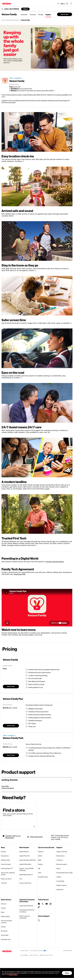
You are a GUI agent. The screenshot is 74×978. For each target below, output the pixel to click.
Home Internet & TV (7, 868)
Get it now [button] (64, 14)
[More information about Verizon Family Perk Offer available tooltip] (15, 735)
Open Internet (33, 955)
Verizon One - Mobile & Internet (8, 873)
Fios (20, 879)
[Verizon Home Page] (6, 3)
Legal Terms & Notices (26, 906)
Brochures (4, 931)
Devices (3, 851)
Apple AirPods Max (25, 864)
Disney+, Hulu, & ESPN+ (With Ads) (26, 869)
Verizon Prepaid (6, 864)
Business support (61, 864)
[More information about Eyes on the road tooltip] (21, 377)
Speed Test (59, 889)
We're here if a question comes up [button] (59, 967)
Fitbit (39, 872)
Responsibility (5, 916)
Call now (25, 9)
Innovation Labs (6, 939)
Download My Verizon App (64, 872)
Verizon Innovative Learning (6, 921)
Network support (61, 885)
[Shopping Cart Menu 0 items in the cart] (67, 3)
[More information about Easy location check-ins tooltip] (23, 161)
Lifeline (58, 877)
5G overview (4, 935)
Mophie (40, 864)
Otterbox (41, 851)
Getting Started (10, 780)
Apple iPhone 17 (24, 851)
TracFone (4, 883)
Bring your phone (6, 879)
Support (48, 14)
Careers (3, 908)
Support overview (61, 851)
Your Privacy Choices (36, 950)
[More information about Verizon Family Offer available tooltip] (21, 78)
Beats (40, 860)
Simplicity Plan (5, 860)
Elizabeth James (43, 877)
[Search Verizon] (58, 3)
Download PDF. (20, 574)
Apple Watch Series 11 (26, 874)
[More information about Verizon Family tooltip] (54, 90)
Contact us (59, 860)
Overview (24, 14)
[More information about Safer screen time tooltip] (71, 323)
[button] (69, 966)
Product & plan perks (13, 20)
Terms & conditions (8, 788)
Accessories (5, 856)
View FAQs (5, 786)
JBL (39, 868)
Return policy (60, 856)
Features (33, 14)
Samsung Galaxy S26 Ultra (27, 860)
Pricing (40, 14)
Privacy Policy (24, 950)
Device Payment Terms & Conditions (26, 911)
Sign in (58, 868)
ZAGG (40, 856)
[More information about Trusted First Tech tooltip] (36, 545)
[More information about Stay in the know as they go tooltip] (35, 270)
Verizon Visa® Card (25, 883)
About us (3, 904)
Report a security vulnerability (24, 917)
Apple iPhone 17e (24, 856)
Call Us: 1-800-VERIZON (11, 9)
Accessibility (60, 881)
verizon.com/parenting (55, 561)
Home (3, 20)
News (2, 912)
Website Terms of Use (46, 955)
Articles (3, 927)
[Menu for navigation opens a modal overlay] (71, 3)
